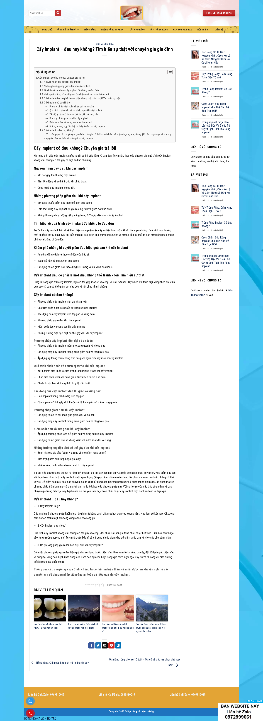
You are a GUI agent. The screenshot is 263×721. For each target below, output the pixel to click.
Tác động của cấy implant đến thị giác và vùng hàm (74, 114)
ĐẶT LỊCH (40, 718)
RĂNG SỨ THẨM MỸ (67, 29)
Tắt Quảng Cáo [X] (255, 701)
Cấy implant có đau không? (58, 102)
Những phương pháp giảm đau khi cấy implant (67, 86)
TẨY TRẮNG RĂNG (159, 29)
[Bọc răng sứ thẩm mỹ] (131, 13)
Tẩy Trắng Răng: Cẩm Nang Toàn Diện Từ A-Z (216, 75)
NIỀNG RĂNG (90, 29)
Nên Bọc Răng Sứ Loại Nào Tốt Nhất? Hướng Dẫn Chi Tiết (48, 626)
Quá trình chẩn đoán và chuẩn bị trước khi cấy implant (76, 110)
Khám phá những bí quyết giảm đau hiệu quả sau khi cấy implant (76, 94)
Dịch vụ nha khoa (105, 44)
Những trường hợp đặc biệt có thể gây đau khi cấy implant (77, 126)
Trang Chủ (46, 29)
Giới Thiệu (202, 29)
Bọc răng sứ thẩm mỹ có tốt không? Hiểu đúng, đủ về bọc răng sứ (118, 628)
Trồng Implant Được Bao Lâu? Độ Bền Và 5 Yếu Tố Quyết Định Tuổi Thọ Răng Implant (215, 127)
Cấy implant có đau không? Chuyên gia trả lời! (61, 77)
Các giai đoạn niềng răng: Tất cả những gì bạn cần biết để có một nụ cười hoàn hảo (150, 628)
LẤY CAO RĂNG (137, 29)
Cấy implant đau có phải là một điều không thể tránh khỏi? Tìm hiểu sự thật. (82, 98)
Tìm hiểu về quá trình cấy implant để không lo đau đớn (71, 90)
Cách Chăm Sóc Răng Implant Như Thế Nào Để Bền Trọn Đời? (215, 107)
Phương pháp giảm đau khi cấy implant (69, 118)
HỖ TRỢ (51, 718)
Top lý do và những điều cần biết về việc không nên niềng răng (83, 626)
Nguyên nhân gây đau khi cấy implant (62, 81)
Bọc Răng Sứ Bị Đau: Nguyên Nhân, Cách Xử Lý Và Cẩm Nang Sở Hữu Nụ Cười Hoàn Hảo (215, 57)
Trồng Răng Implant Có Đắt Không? (216, 90)
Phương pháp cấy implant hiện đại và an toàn (72, 106)
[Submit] (58, 13)
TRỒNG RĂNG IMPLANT (113, 29)
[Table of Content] (170, 72)
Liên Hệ (219, 29)
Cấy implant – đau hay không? (59, 130)
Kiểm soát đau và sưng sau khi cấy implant (71, 122)
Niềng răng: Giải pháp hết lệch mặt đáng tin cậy (62, 662)
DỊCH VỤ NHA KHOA (182, 29)
